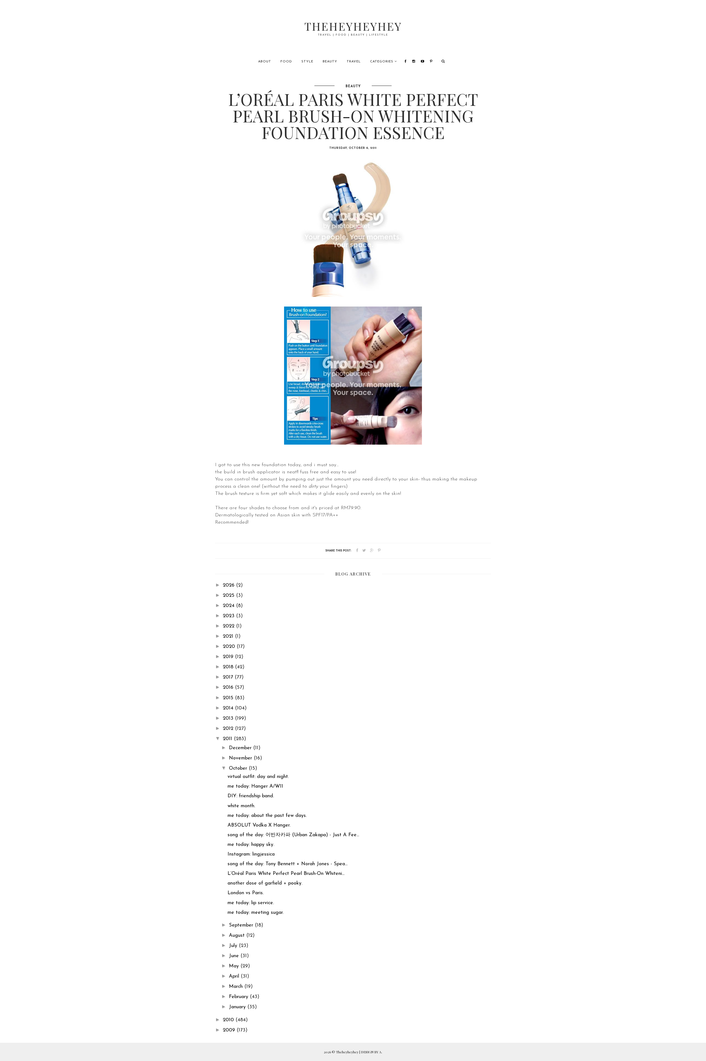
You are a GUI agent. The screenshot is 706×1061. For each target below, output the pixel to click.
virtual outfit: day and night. (258, 776)
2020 (230, 646)
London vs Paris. (246, 893)
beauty (353, 86)
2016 (229, 687)
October (239, 768)
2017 (229, 677)
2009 (230, 1030)
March (236, 986)
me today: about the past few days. (267, 815)
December (241, 748)
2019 (229, 656)
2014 (229, 708)
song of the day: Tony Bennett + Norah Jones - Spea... (287, 864)
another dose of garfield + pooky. (265, 883)
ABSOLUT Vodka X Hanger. (259, 825)
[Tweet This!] (364, 550)
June (234, 956)
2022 (229, 626)
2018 (229, 667)
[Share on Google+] (372, 550)
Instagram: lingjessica (251, 854)
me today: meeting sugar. (256, 912)
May (234, 966)
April (235, 976)
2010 (229, 1020)
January (238, 1007)
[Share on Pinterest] (379, 550)
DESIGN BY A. (371, 1052)
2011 (228, 739)
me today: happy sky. (251, 844)
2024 (229, 605)
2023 (229, 616)
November (241, 758)
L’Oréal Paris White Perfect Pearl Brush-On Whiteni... (286, 873)
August (237, 935)
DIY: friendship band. (251, 796)
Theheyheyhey (353, 26)
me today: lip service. (251, 903)
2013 (229, 718)
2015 (229, 698)
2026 (229, 585)
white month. (241, 806)
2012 (229, 728)
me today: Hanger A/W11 (255, 786)
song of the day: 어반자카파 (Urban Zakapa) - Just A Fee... (293, 835)
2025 (229, 595)
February (239, 996)
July (234, 945)
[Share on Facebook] (357, 550)
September (242, 925)
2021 (229, 636)
